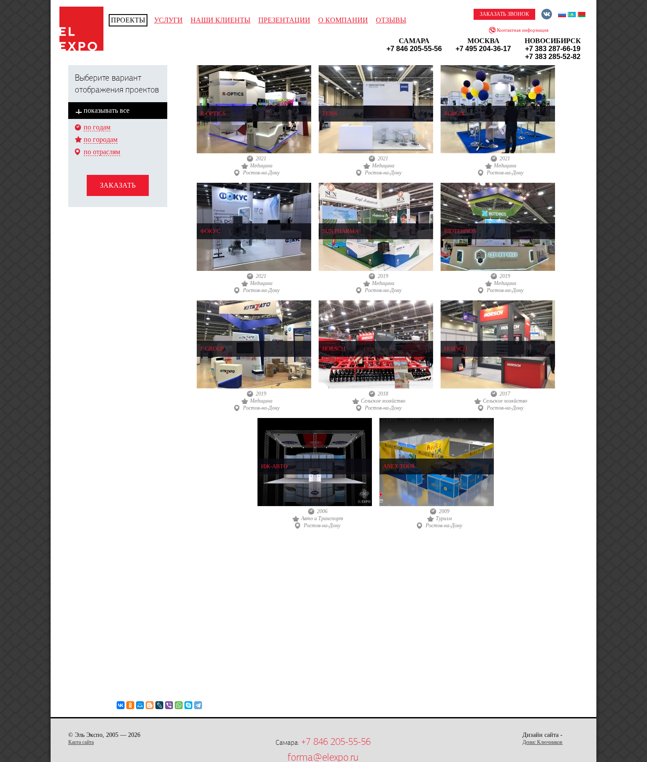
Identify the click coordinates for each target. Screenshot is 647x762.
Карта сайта (81, 742)
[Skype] (188, 705)
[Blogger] (150, 705)
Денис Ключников (542, 742)
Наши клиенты (220, 20)
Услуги (168, 20)
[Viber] (169, 705)
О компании (343, 20)
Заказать (118, 185)
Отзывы (391, 20)
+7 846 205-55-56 (336, 741)
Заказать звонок (504, 14)
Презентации (284, 20)
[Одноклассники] (130, 705)
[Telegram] (198, 705)
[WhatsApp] (179, 705)
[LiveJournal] (159, 705)
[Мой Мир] (140, 705)
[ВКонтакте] (121, 705)
